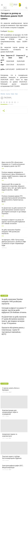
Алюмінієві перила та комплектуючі (9, 435)
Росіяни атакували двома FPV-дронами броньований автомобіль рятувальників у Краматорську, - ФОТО (14, 199)
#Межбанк (3, 94)
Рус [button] (5, 7)
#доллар (8, 94)
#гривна (12, 94)
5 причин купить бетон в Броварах (10, 389)
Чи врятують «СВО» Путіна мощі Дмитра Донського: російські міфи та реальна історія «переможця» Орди (14, 242)
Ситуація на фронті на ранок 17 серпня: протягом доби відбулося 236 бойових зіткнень (14, 310)
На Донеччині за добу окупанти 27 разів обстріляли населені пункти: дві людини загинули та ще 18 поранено (14, 320)
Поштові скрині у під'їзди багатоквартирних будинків (11, 457)
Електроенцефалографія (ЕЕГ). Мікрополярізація (12, 466)
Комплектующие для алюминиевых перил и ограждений (10, 412)
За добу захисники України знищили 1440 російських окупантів (12, 301)
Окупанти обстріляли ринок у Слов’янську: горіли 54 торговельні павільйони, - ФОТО (13, 330)
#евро (16, 94)
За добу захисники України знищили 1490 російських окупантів (11, 231)
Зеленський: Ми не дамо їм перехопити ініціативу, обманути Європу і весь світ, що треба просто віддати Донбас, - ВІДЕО (14, 187)
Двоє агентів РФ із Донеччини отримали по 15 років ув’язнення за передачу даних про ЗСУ (13, 164)
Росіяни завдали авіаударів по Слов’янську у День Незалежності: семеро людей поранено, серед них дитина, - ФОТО (14, 175)
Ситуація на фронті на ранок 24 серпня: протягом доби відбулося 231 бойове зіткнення (13, 221)
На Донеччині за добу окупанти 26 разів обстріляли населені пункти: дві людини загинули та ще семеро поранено (14, 210)
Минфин (11, 31)
